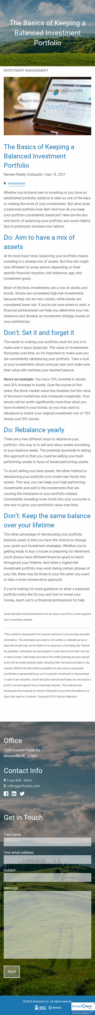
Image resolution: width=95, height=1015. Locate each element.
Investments (16, 183)
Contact (11, 122)
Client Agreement (19, 91)
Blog (8, 101)
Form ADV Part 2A (18, 111)
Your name (29, 835)
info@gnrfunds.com (24, 786)
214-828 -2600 (20, 780)
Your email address (35, 852)
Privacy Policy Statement (41, 101)
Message (27, 888)
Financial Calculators (62, 91)
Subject (26, 870)
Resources (13, 81)
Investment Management (26, 70)
